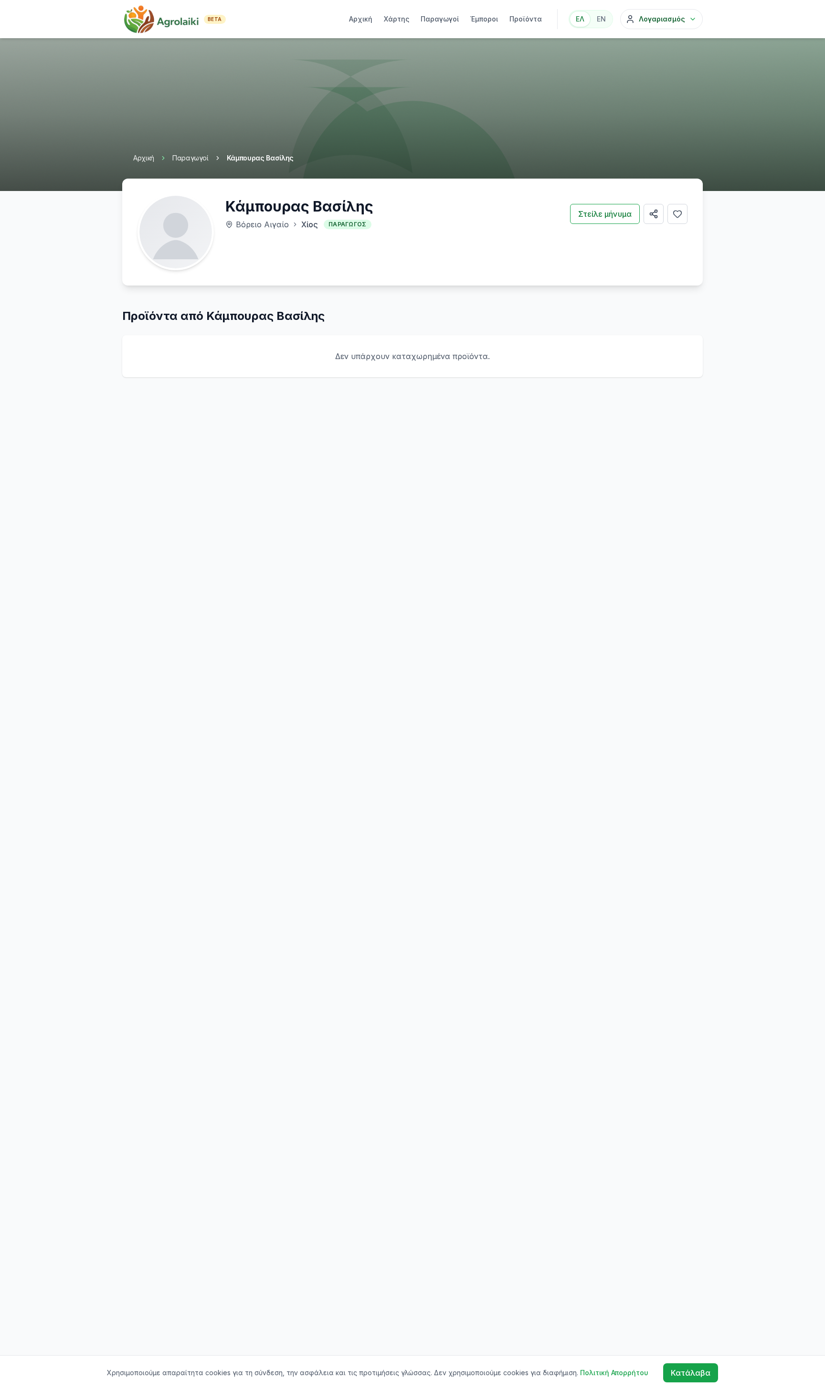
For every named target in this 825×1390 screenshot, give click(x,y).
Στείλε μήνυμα (605, 214)
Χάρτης (396, 19)
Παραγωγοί (440, 19)
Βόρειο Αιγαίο (262, 224)
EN (601, 19)
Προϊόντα (525, 19)
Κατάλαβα (690, 1373)
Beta (215, 19)
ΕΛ (580, 19)
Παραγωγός (347, 224)
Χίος (309, 224)
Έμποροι (484, 19)
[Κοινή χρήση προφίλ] (654, 214)
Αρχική (360, 19)
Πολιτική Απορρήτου (614, 1373)
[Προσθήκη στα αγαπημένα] (677, 214)
